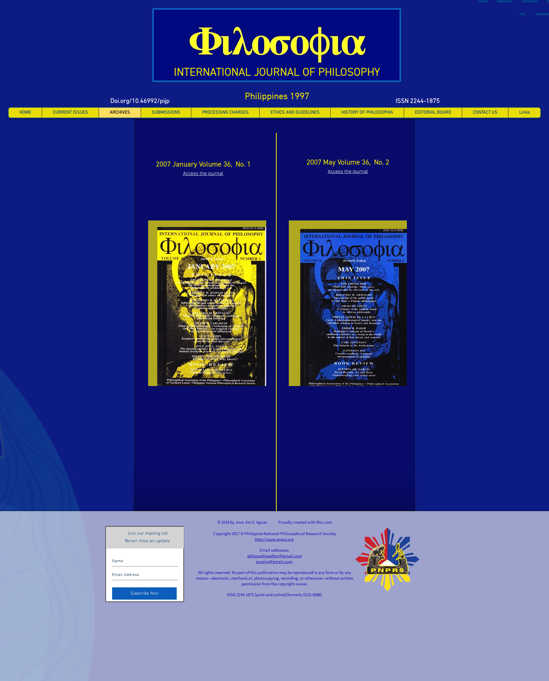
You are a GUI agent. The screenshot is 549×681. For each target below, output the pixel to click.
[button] (70, 113)
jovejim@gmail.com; (274, 561)
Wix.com (324, 522)
